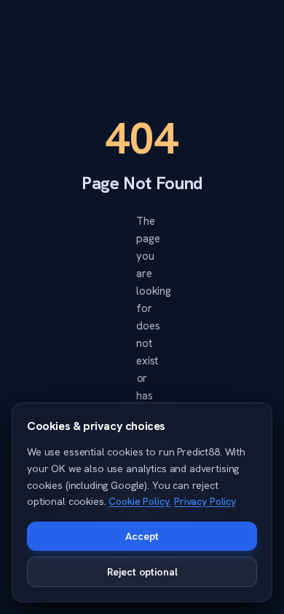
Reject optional (142, 571)
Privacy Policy (205, 501)
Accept (141, 536)
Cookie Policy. (140, 501)
